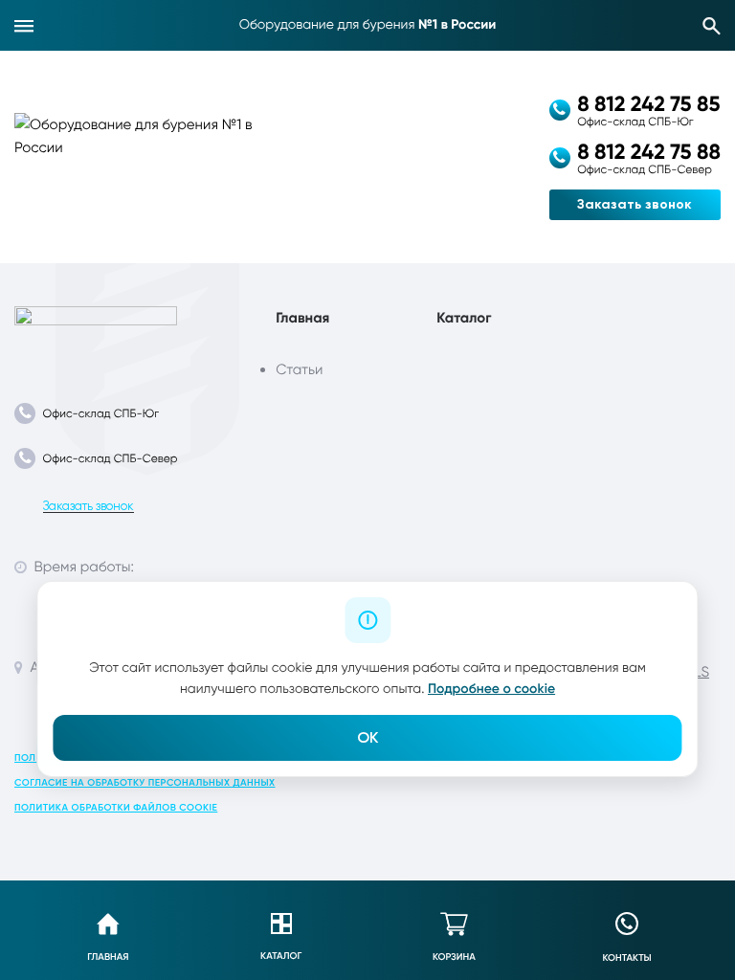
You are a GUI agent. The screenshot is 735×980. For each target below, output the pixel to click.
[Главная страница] (95, 333)
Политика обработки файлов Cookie (115, 807)
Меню (23, 25)
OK (367, 737)
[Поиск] (712, 25)
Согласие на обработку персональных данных (145, 783)
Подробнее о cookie (491, 688)
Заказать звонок (634, 204)
